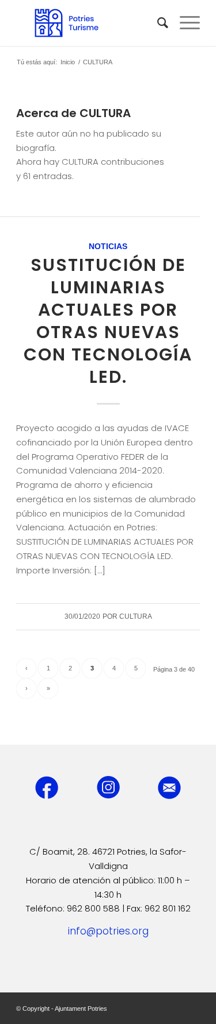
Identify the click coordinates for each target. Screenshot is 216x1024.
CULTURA (135, 616)
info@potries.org (108, 931)
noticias (108, 246)
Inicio (67, 62)
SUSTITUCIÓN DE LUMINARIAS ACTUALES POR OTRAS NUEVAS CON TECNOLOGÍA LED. (108, 321)
